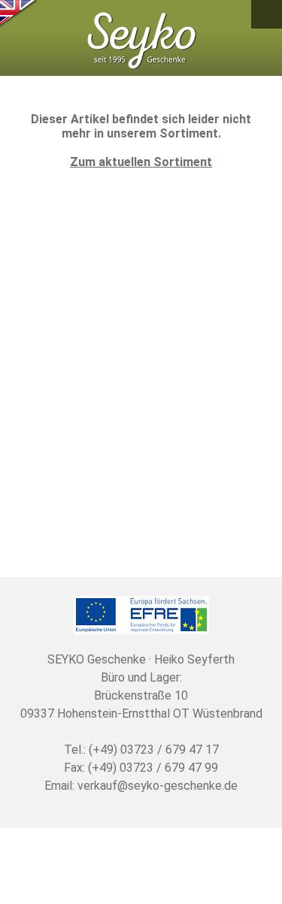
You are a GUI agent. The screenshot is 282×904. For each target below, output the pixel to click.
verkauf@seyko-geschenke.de (157, 786)
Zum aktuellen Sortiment (141, 162)
